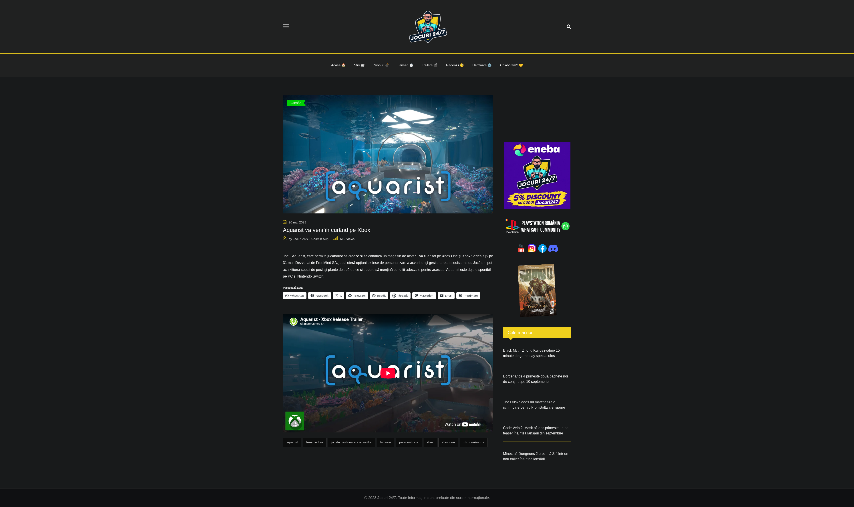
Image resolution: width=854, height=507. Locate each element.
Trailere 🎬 (430, 65)
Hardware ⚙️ (482, 65)
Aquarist (292, 442)
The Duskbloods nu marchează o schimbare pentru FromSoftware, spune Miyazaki (534, 407)
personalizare (408, 442)
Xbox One (448, 442)
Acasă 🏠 (338, 65)
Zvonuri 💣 (381, 65)
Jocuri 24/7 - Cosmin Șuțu (311, 239)
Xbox (430, 442)
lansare (385, 442)
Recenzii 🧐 (455, 65)
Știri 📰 (359, 65)
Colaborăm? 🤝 (511, 65)
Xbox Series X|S (473, 442)
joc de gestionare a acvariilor (351, 442)
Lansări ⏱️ (405, 65)
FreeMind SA (314, 442)
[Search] (569, 26)
